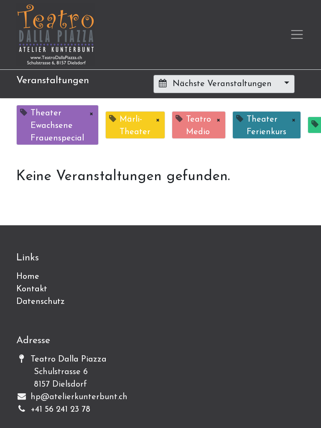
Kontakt (31, 289)
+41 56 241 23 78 (60, 409)
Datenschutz (40, 302)
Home (27, 277)
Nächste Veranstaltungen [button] (222, 84)
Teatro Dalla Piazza (69, 359)
